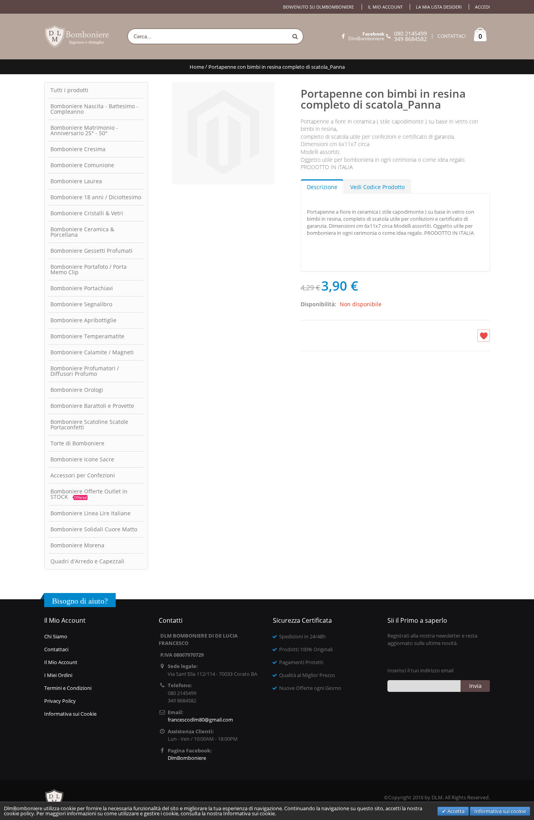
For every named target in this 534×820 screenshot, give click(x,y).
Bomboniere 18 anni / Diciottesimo (95, 197)
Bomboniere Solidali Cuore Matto (93, 529)
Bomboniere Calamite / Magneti (92, 352)
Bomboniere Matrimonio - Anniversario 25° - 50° (84, 130)
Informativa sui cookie (500, 811)
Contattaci (56, 649)
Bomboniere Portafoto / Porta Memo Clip (88, 269)
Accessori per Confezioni (82, 475)
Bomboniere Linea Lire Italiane (90, 513)
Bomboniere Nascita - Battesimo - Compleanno (94, 108)
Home (197, 66)
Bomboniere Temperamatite (87, 336)
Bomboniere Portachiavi (81, 288)
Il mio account (385, 7)
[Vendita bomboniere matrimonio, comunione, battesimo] (77, 36)
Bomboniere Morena (77, 545)
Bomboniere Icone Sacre (82, 459)
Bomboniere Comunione (82, 165)
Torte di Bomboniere (77, 443)
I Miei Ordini (58, 675)
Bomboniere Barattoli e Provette (92, 405)
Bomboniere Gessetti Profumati (91, 250)
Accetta (455, 811)
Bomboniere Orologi (76, 389)
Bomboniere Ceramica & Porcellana (82, 231)
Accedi (482, 7)
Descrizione (322, 187)
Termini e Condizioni (67, 687)
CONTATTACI (451, 36)
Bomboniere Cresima (78, 149)
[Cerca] (295, 36)
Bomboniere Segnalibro (81, 304)
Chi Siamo (55, 636)
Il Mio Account (60, 662)
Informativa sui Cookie (70, 713)
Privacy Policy (60, 700)
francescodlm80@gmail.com (200, 719)
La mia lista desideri (439, 7)
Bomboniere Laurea (76, 181)
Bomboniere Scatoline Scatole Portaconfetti (89, 424)
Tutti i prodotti (69, 90)
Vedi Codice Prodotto (377, 187)
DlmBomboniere (366, 36)
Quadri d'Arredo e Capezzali (87, 561)
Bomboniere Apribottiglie (83, 320)
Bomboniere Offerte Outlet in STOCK (88, 494)
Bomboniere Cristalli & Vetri (86, 213)
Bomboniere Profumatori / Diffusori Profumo (84, 370)
